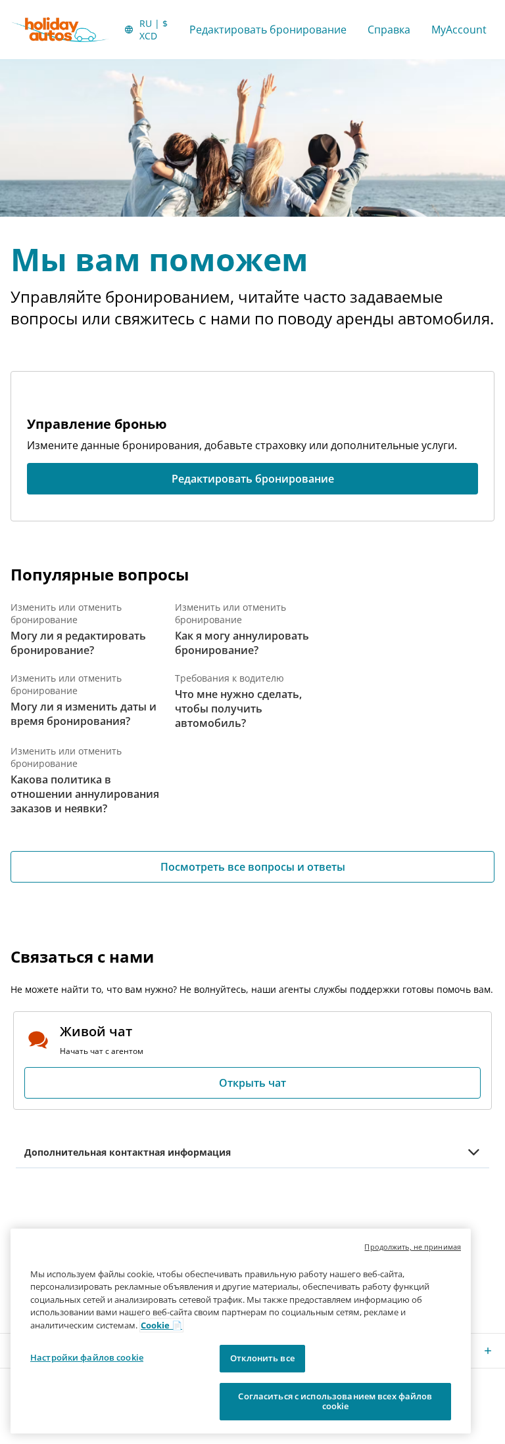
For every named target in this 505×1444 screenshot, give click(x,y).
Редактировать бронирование (268, 29)
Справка (389, 29)
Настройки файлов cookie (86, 1357)
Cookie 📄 (161, 1325)
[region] (241, 1331)
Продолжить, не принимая (412, 1247)
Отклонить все (262, 1358)
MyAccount (459, 29)
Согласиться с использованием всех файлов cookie (335, 1401)
